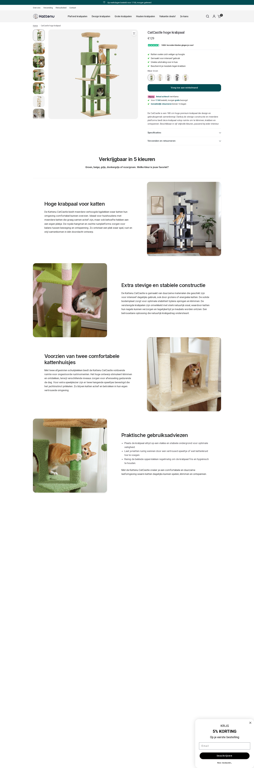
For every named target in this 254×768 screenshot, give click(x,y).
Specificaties (154, 132)
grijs (168, 77)
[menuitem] (37, 7)
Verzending (48, 8)
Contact (72, 8)
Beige (159, 77)
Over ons (36, 8)
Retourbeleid (61, 8)
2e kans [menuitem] (184, 16)
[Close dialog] (250, 723)
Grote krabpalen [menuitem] (123, 16)
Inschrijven (224, 755)
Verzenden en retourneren (162, 141)
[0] (218, 16)
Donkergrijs (176, 77)
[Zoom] (134, 33)
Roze (185, 77)
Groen (151, 77)
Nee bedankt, (224, 763)
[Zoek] (207, 16)
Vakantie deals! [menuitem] (167, 16)
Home (35, 26)
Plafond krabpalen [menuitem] (77, 16)
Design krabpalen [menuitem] (101, 16)
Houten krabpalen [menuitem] (145, 16)
